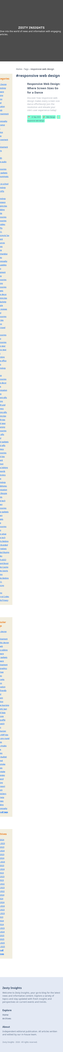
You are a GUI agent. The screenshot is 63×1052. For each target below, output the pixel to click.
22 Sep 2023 (34, 117)
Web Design (49, 117)
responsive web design (43, 119)
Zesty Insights (31, 27)
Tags (26, 69)
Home (19, 69)
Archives (6, 1018)
